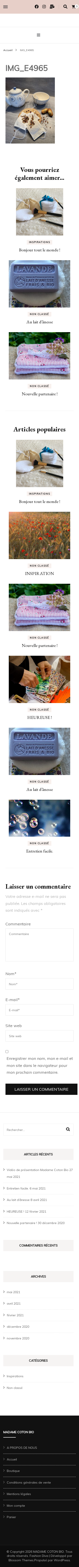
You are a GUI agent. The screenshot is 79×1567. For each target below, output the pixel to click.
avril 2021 (14, 1304)
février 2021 (15, 1315)
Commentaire (18, 923)
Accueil (12, 1459)
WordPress (62, 1560)
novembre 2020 (18, 1338)
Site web (13, 1025)
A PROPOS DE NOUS (22, 1448)
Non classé (39, 314)
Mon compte (16, 1506)
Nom (10, 973)
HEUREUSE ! (39, 717)
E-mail (12, 999)
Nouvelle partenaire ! (39, 394)
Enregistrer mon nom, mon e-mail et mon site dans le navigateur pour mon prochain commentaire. (40, 1065)
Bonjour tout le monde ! (39, 250)
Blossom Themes (21, 1560)
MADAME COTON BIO (48, 1552)
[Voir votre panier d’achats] (74, 7)
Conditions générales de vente (29, 1482)
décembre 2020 (18, 1327)
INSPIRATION (39, 573)
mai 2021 (13, 1292)
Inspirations (39, 242)
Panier (11, 1517)
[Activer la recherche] (65, 7)
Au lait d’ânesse (39, 322)
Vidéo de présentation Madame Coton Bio (37, 1170)
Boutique (13, 1471)
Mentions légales (19, 1494)
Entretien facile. (39, 851)
